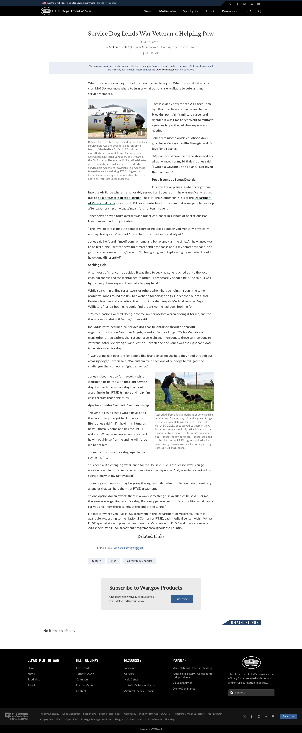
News (148, 11)
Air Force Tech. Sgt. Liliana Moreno (130, 47)
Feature (96, 560)
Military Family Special (139, 560)
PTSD (113, 560)
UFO (247, 11)
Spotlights (190, 11)
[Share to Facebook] (147, 53)
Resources (229, 11)
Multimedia (167, 11)
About (209, 11)
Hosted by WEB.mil (151, 729)
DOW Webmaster (164, 69)
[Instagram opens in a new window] (244, 4)
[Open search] (259, 11)
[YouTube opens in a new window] (258, 4)
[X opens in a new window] (230, 4)
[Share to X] (152, 53)
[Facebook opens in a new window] (237, 4)
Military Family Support (128, 547)
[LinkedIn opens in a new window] (251, 4)
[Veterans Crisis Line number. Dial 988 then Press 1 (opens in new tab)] (16, 716)
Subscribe (182, 599)
